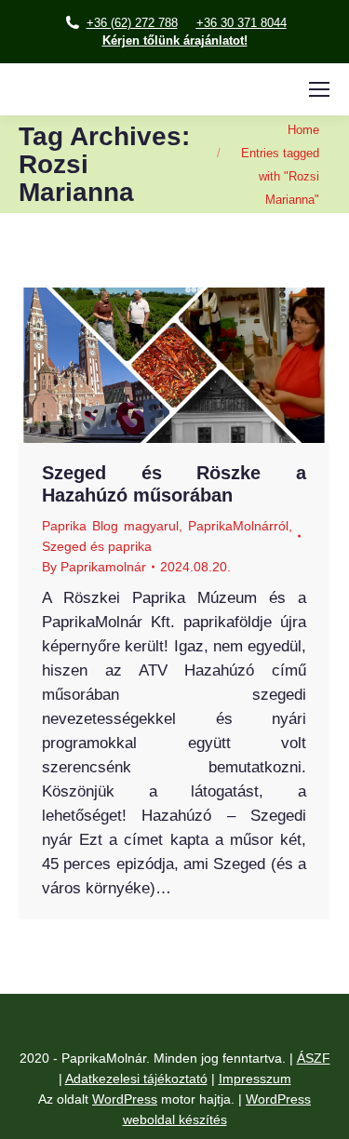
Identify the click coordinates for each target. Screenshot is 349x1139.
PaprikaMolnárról (238, 525)
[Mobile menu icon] (319, 89)
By (94, 566)
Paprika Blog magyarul (110, 525)
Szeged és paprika (97, 546)
